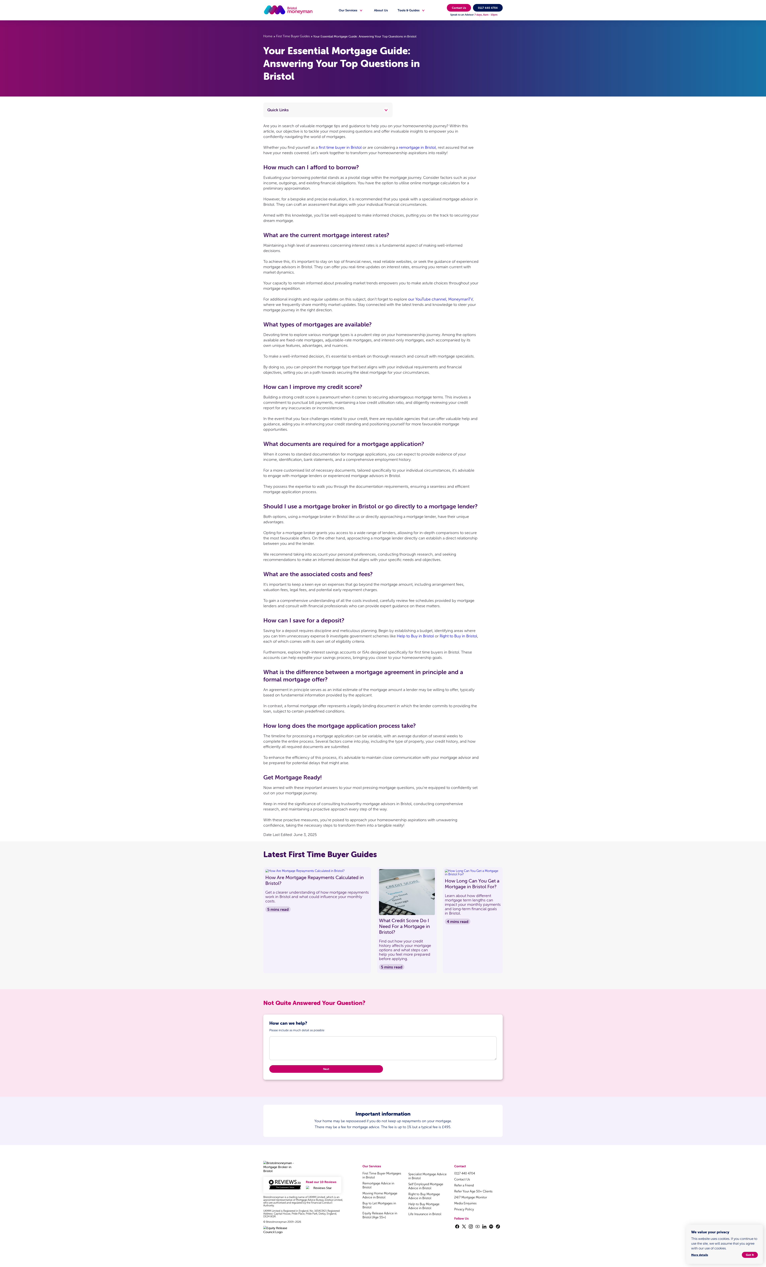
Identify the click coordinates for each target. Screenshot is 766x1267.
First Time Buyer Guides (293, 36)
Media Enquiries (465, 1203)
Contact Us (459, 8)
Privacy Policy (464, 1209)
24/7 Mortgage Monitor (470, 1197)
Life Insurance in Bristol (424, 1214)
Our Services (348, 10)
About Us (381, 10)
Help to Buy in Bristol (415, 636)
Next (326, 1069)
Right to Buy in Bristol (458, 636)
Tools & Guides (409, 10)
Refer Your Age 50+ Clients (473, 1191)
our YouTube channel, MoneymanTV (440, 299)
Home (267, 36)
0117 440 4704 (488, 8)
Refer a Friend (464, 1185)
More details (699, 1255)
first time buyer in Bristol (340, 147)
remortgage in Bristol (417, 147)
